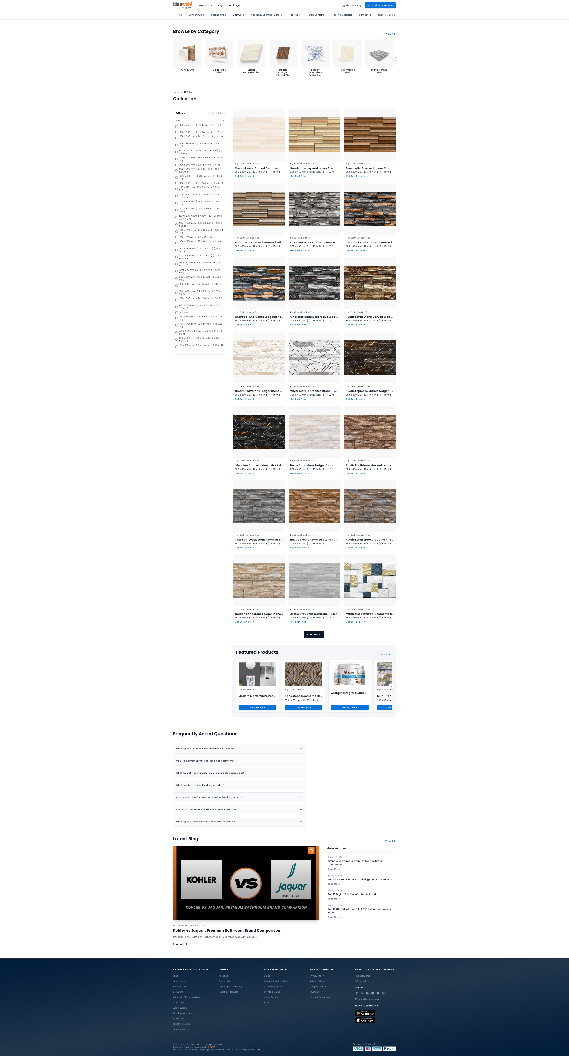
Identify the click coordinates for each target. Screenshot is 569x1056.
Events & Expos (272, 991)
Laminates (178, 1018)
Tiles (175, 975)
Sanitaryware (180, 981)
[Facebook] (356, 993)
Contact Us (224, 981)
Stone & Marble (181, 1029)
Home (176, 92)
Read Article (180, 944)
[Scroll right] (395, 58)
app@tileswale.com (369, 999)
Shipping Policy (318, 986)
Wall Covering (180, 1007)
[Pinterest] (367, 993)
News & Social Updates (276, 981)
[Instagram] (383, 993)
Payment (314, 991)
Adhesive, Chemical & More (187, 997)
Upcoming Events (273, 986)
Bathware (178, 991)
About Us (223, 975)
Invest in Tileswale (228, 991)
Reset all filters (216, 113)
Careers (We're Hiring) (230, 986)
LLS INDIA (210, 1047)
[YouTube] (378, 993)
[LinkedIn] (372, 993)
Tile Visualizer (362, 981)
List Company (353, 5)
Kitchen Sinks (180, 986)
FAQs (266, 1002)
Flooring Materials (182, 1013)
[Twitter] (362, 993)
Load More (314, 634)
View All (390, 33)
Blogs (267, 975)
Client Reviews (271, 997)
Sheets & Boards (181, 1023)
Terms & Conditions (320, 997)
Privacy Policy (317, 975)
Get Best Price (257, 707)
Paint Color (178, 1002)
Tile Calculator (362, 975)
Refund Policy (317, 981)
